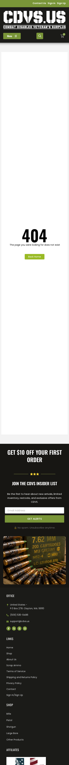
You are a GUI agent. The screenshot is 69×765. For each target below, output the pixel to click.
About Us (11, 659)
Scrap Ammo (13, 665)
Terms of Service (16, 671)
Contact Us (39, 3)
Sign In (51, 3)
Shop (9, 653)
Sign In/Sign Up (14, 695)
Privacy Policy (14, 683)
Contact (11, 689)
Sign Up (61, 3)
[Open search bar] (39, 35)
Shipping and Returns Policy (21, 677)
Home (9, 647)
